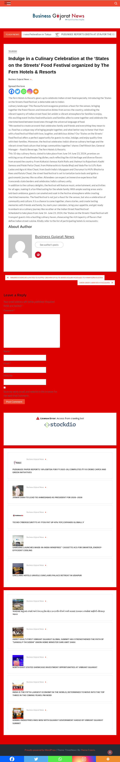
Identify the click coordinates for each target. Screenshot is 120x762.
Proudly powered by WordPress (40, 750)
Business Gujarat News (18, 79)
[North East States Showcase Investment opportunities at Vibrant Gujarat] (17, 660)
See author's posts (49, 244)
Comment (9, 310)
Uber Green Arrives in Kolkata (94, 282)
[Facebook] (11, 91)
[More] (36, 91)
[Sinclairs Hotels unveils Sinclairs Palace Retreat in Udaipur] (17, 568)
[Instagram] (29, 91)
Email (7, 363)
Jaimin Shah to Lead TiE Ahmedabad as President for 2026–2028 (47, 497)
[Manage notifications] (110, 752)
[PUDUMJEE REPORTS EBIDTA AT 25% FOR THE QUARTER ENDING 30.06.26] (48, 34)
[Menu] (7, 4)
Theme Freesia (88, 750)
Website (8, 375)
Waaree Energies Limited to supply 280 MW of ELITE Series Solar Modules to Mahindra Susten (56, 277)
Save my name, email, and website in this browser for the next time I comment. (30, 393)
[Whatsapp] (23, 91)
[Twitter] (17, 91)
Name (7, 351)
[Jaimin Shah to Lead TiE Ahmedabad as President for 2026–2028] (17, 490)
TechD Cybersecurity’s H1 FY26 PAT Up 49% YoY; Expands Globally (48, 522)
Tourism (12, 51)
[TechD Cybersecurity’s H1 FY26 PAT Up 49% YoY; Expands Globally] (17, 515)
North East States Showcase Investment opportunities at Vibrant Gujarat (54, 667)
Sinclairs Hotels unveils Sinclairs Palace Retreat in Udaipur (47, 575)
